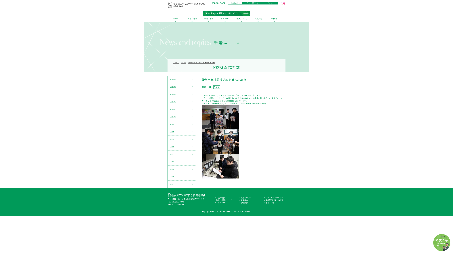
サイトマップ (271, 203)
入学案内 (258, 19)
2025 (172, 124)
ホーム (175, 19)
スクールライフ (225, 19)
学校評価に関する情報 (274, 200)
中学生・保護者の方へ (253, 3)
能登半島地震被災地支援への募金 (201, 63)
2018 (172, 177)
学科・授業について (224, 200)
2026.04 (173, 94)
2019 (172, 169)
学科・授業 (208, 19)
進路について (242, 19)
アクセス (270, 3)
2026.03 (173, 102)
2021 (172, 154)
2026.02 (173, 109)
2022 (172, 147)
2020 (172, 162)
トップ (176, 63)
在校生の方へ (235, 3)
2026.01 (173, 117)
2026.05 (173, 87)
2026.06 (173, 79)
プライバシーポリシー (274, 198)
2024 (172, 132)
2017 (172, 184)
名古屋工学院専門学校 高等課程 (188, 195)
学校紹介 (274, 19)
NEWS (183, 63)
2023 (172, 139)
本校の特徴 (192, 19)
